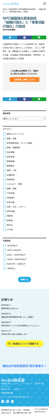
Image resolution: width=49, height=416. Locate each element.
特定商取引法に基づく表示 (11, 410)
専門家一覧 (39, 383)
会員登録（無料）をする (24, 79)
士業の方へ (18, 389)
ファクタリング (27, 383)
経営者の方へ (6, 389)
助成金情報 (13, 9)
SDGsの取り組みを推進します (14, 334)
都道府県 (6, 113)
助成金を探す (6, 383)
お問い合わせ (6, 412)
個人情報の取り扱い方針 (22, 412)
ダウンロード (6, 386)
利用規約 (26, 410)
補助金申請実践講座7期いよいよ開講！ (18, 317)
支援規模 (6, 240)
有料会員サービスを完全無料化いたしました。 (21, 325)
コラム (16, 383)
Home (5, 9)
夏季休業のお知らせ (9, 308)
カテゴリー (7, 129)
